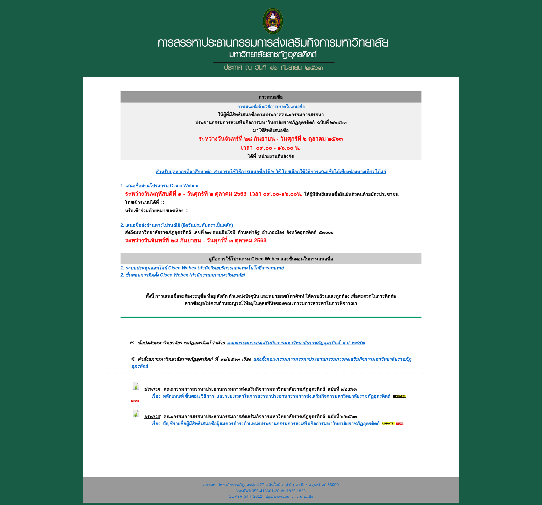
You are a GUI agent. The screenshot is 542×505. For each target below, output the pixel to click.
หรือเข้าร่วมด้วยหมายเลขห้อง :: (155, 210)
